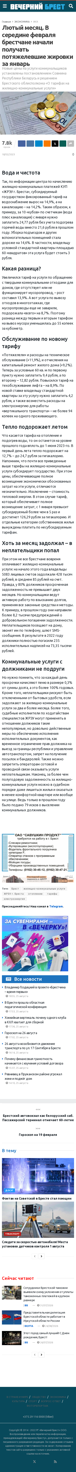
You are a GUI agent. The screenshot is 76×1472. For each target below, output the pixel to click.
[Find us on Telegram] (39, 1462)
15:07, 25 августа (18, 1067)
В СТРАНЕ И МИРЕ (17, 1397)
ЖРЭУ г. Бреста (14, 893)
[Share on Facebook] (22, 143)
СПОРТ (33, 1401)
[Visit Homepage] (38, 6)
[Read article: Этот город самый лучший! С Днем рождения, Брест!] (11, 1338)
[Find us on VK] (24, 1462)
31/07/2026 (46, 1305)
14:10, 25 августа (18, 1083)
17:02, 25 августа (18, 1037)
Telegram (56, 906)
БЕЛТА (29, 1326)
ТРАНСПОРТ (12, 1234)
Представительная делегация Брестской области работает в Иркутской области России (44, 1316)
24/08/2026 (51, 1326)
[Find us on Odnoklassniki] (29, 1462)
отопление (35, 893)
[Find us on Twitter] (34, 1462)
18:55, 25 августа (18, 996)
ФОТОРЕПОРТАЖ (37, 1405)
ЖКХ (35, 21)
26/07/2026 (46, 1342)
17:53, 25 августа (18, 1011)
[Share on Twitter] (55, 143)
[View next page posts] (41, 1256)
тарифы (52, 893)
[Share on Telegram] (39, 143)
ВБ (26, 1305)
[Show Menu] (5, 6)
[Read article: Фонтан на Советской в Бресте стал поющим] (38, 1176)
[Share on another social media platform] (70, 143)
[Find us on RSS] (55, 1462)
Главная (6, 21)
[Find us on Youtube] (50, 1462)
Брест (15, 888)
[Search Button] (71, 6)
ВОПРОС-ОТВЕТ (51, 1401)
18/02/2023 (8, 154)
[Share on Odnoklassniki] (47, 143)
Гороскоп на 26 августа (21, 1033)
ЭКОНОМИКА (22, 21)
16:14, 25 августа (18, 1052)
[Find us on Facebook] (18, 1462)
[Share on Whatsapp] (62, 143)
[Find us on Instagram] (45, 1462)
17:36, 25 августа (18, 1026)
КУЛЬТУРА (18, 1401)
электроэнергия (14, 899)
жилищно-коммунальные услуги (44, 888)
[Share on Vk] (30, 143)
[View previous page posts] (35, 1256)
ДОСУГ (9, 1190)
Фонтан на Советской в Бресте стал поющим (36, 1198)
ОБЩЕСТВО (39, 1397)
